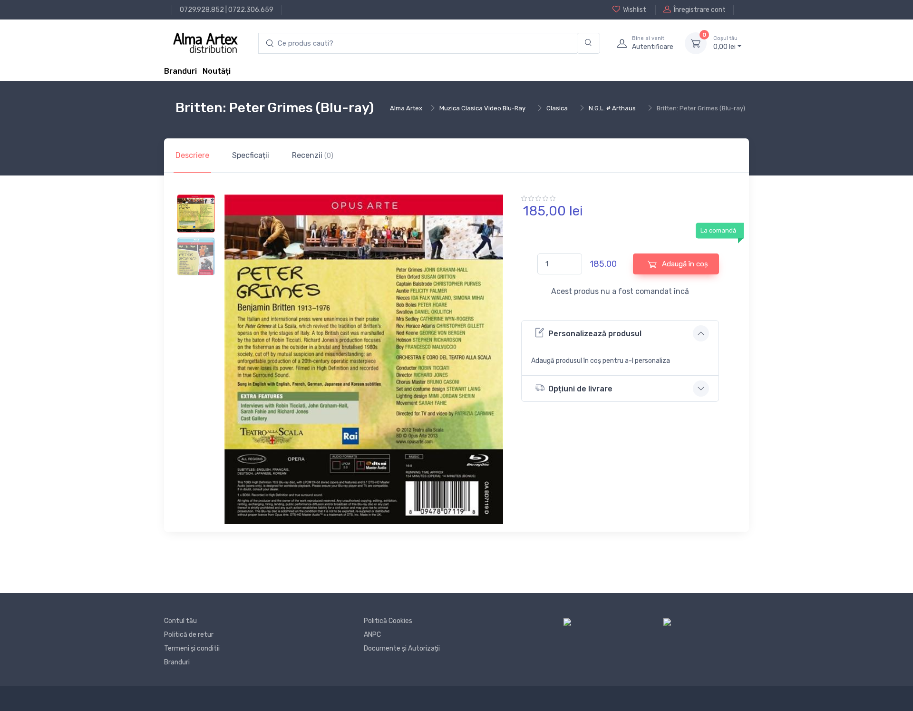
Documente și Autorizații (402, 648)
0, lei (725, 43)
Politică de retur (189, 635)
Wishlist (634, 10)
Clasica (557, 108)
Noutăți (217, 71)
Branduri (180, 71)
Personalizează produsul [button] (594, 333)
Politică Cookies (388, 621)
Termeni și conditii (192, 648)
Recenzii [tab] (312, 155)
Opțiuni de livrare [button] (580, 388)
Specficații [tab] (250, 155)
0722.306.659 (250, 10)
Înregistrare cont (700, 10)
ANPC (372, 635)
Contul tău (180, 621)
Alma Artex (406, 108)
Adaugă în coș (684, 264)
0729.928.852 (202, 10)
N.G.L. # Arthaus (612, 108)
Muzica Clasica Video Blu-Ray (482, 108)
